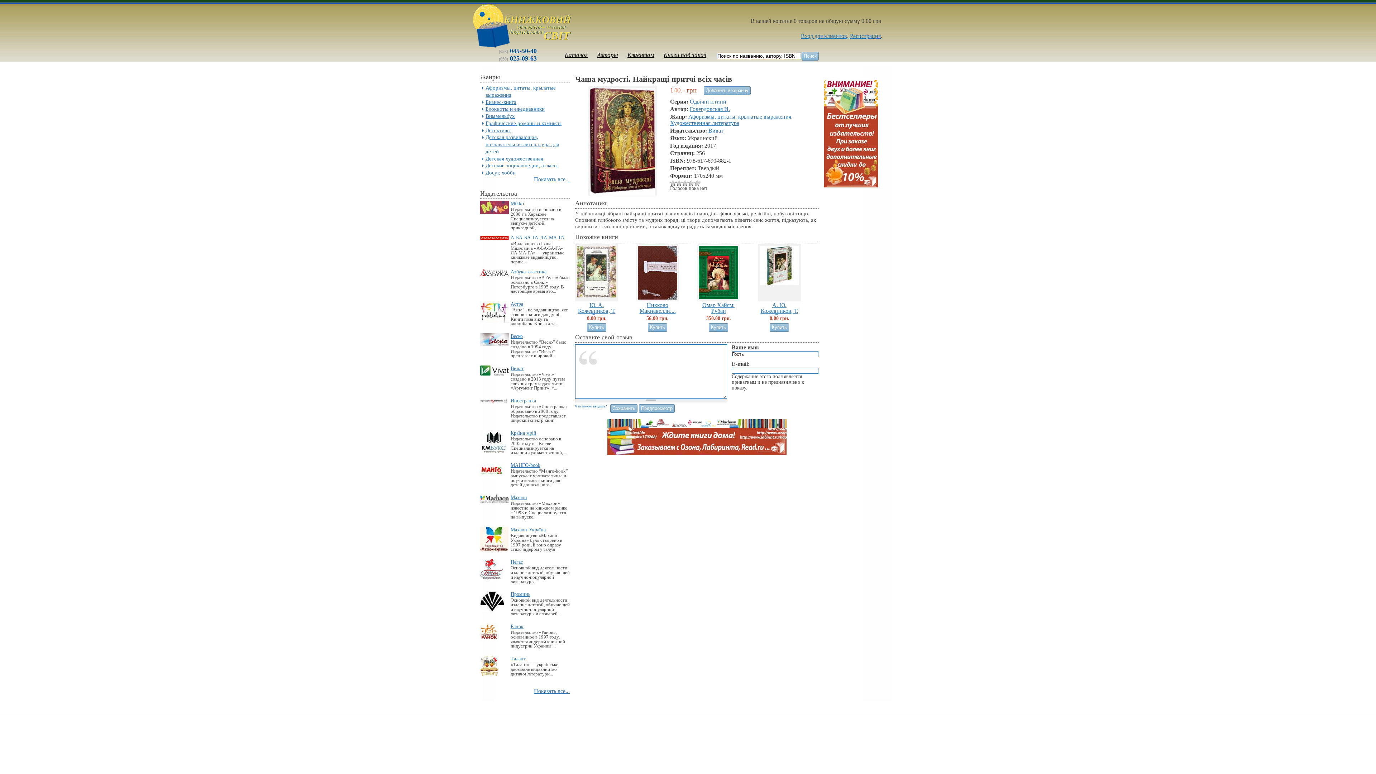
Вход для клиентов (824, 36)
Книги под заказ (685, 55)
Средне (679, 183)
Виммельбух (500, 116)
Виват (517, 368)
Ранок (517, 626)
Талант (518, 658)
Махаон (519, 497)
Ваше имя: (746, 347)
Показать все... (552, 179)
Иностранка (523, 400)
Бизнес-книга (501, 102)
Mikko (517, 203)
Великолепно (697, 183)
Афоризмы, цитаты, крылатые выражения (739, 117)
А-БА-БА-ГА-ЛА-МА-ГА (537, 237)
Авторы (607, 55)
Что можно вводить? (591, 406)
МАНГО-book (525, 465)
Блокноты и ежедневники (515, 109)
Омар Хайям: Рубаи (718, 308)
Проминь (520, 594)
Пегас (517, 562)
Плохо (673, 183)
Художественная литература (704, 123)
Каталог (576, 55)
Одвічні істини (708, 102)
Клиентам (640, 55)
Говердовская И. (710, 109)
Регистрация (865, 36)
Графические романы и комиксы (524, 123)
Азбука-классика (528, 271)
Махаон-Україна (528, 529)
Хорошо (685, 183)
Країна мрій (523, 433)
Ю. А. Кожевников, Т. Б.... (597, 310)
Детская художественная (514, 159)
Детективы (498, 130)
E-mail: (741, 364)
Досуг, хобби (501, 172)
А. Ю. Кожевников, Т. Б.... (779, 310)
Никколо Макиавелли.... (658, 308)
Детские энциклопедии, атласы (522, 165)
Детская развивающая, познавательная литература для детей (522, 144)
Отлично (691, 183)
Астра (517, 304)
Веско (517, 336)
